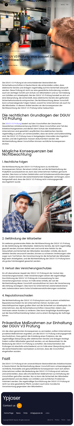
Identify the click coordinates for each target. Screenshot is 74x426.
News (18, 413)
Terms (63, 420)
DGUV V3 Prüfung (13, 123)
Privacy (57, 420)
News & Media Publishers (15, 51)
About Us (50, 420)
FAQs (25, 413)
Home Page (8, 413)
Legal (68, 420)
